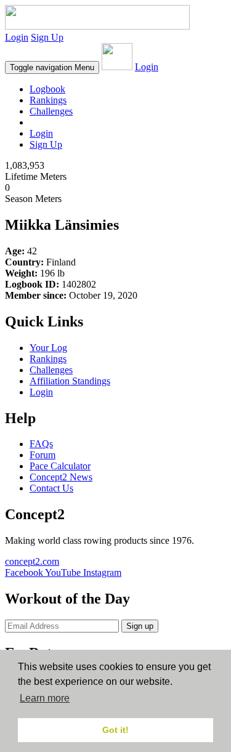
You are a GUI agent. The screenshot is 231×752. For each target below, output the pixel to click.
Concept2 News (61, 477)
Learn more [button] (45, 698)
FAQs (41, 444)
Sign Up (47, 37)
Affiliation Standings (70, 381)
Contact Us (51, 488)
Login (16, 37)
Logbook (47, 89)
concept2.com (32, 561)
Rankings (48, 100)
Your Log (48, 347)
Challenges (51, 111)
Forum (42, 455)
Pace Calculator (60, 466)
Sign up (139, 626)
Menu (52, 67)
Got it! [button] (115, 730)
